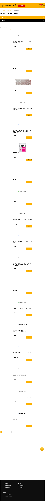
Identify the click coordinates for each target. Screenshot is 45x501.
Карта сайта (21, 487)
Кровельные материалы (9, 494)
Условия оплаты (7, 487)
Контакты (6, 490)
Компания (5, 483)
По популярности (11, 29)
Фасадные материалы (8, 496)
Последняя (14, 432)
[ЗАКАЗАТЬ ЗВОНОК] (42, 449)
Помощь (19, 483)
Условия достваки (8, 485)
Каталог (21, 5)
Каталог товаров (9, 10)
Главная (4, 10)
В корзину (29, 48)
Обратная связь (22, 485)
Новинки (5, 29)
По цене (2, 29)
